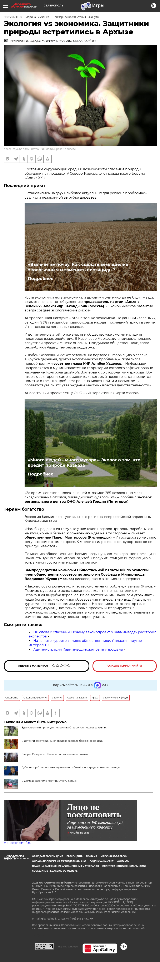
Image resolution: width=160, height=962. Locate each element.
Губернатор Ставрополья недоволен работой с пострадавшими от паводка (71, 767)
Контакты (123, 861)
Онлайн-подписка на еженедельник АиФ (59, 861)
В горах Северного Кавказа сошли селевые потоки (55, 754)
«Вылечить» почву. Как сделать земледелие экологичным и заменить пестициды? (78, 267)
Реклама (91, 856)
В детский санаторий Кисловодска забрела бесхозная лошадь (62, 740)
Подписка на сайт (101, 861)
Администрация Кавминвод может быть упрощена (78, 649)
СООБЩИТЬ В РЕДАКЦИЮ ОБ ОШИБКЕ (55, 871)
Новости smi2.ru (17, 843)
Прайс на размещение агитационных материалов (65, 866)
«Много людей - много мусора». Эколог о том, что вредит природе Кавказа (84, 462)
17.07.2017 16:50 (13, 17)
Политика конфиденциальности (124, 866)
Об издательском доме (47, 856)
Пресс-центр (74, 856)
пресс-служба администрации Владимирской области (40, 149)
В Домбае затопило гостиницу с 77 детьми (49, 780)
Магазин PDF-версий (114, 856)
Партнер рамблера (68, 946)
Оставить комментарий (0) (125, 666)
